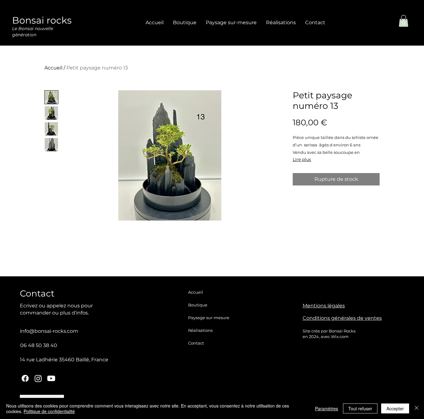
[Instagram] (38, 378)
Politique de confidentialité (49, 411)
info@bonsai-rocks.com (49, 331)
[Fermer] (416, 408)
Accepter (395, 408)
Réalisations (200, 330)
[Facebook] (25, 378)
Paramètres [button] (326, 408)
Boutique (197, 304)
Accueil (53, 68)
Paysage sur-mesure (208, 317)
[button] (403, 21)
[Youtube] (51, 378)
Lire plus (302, 159)
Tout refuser (360, 408)
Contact (196, 343)
